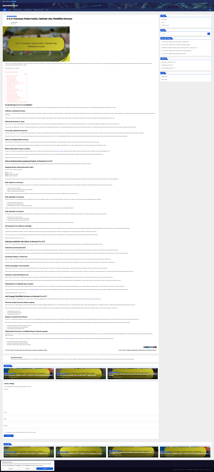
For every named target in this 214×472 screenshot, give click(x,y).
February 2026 (165, 76)
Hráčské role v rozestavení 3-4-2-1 (168, 62)
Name (5, 412)
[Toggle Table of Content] (24, 74)
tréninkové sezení (67, 338)
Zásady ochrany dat (181, 469)
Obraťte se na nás (38, 9)
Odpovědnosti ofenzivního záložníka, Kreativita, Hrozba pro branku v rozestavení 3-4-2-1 (179, 47)
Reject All (27, 468)
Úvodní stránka (17, 9)
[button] (208, 9)
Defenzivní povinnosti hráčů (11, 91)
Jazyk (47, 9)
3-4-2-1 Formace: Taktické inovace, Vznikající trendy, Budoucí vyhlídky (176, 44)
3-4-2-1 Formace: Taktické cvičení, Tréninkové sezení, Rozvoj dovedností (28, 375)
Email (5, 419)
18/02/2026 (8, 455)
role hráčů (61, 151)
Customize (10, 468)
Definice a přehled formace (11, 76)
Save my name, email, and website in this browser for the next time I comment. (20, 432)
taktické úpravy (36, 289)
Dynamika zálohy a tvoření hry (12, 92)
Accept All (45, 468)
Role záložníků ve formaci (11, 86)
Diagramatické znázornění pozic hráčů (13, 84)
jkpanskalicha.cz (10, 5)
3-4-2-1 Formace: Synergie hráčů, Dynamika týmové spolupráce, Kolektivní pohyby (26, 350)
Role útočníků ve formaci (11, 87)
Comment (6, 389)
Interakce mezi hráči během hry (12, 95)
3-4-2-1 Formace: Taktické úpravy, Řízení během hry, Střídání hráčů (175, 41)
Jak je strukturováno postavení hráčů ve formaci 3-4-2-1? (16, 82)
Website (5, 425)
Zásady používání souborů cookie (198, 469)
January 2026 (164, 79)
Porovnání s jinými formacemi (12, 79)
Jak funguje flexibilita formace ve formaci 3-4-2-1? (14, 97)
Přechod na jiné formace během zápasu (13, 99)
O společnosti (27, 9)
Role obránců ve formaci (11, 85)
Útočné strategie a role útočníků (12, 94)
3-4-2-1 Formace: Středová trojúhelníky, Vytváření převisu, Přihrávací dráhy (137, 350)
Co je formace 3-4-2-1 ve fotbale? (12, 75)
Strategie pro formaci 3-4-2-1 (11, 16)
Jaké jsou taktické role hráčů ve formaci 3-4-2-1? (14, 90)
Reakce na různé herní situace (12, 100)
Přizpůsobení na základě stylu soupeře (13, 96)
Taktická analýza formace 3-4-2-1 (168, 68)
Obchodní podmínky (189, 469)
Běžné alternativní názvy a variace (12, 81)
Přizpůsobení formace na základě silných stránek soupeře (16, 101)
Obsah (9, 9)
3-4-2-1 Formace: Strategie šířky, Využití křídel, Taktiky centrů (76, 375)
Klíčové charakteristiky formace (12, 80)
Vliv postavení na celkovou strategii (12, 89)
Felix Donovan (15, 22)
